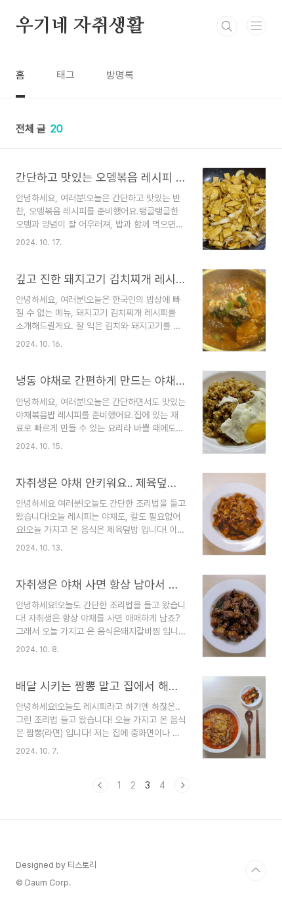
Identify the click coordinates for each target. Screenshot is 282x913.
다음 (182, 785)
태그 (65, 75)
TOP (255, 870)
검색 (227, 26)
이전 (100, 785)
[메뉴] (256, 25)
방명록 (120, 75)
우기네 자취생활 (80, 26)
